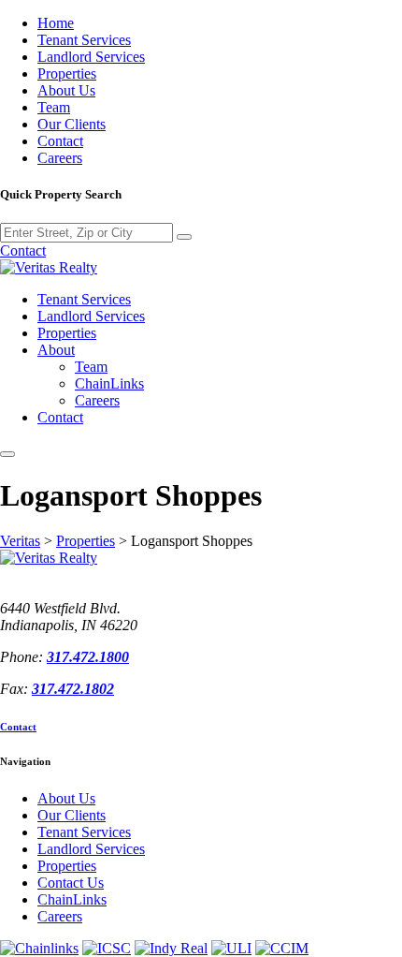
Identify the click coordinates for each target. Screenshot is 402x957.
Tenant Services (84, 40)
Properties (66, 73)
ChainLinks (109, 383)
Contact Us (70, 883)
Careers (59, 158)
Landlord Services (91, 57)
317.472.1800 (88, 657)
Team (53, 107)
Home (55, 23)
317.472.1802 (73, 689)
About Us (66, 90)
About (56, 350)
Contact (60, 141)
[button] (7, 454)
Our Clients (71, 124)
